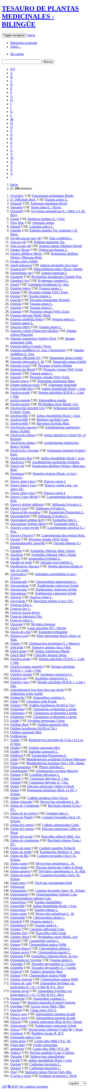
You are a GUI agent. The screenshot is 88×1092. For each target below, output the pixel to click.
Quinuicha (17, 998)
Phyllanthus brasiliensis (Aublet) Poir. (56, 277)
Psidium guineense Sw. (49, 242)
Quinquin (16, 956)
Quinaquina (18, 890)
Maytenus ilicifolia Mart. (53, 423)
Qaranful (16, 211)
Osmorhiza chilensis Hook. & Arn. (54, 956)
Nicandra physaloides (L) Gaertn (53, 964)
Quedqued (17, 473)
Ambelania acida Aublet (26, 693)
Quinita (15, 941)
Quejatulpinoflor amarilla (27, 543)
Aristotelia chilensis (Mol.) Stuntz (52, 551)
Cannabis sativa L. (41, 226)
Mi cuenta (17, 54)
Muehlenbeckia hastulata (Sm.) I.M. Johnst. (55, 763)
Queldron (16, 555)
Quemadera (18, 574)
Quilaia (15, 705)
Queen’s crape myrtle (24, 527)
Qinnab (15, 226)
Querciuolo (17, 601)
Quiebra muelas (21, 674)
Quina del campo (22, 825)
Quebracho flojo (21, 458)
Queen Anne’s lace (22, 481)
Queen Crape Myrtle (24, 497)
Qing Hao (17, 223)
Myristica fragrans (43, 624)
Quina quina (18, 863)
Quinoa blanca (20, 948)
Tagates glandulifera (48, 902)
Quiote (14, 1002)
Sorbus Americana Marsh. (52, 651)
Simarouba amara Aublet (66, 358)
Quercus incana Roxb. (25, 612)
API (4, 1086)
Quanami (16, 277)
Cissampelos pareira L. (44, 941)
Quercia (15, 597)
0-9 (12, 69)
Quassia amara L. (56, 199)
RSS (14, 1086)
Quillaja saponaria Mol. (53, 724)
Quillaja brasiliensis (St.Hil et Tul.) (52, 705)
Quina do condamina (24, 840)
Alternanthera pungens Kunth (55, 1014)
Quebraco (17, 462)
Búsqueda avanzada (23, 43)
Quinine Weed (19, 937)
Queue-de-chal (20, 632)
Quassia (15, 300)
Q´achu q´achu (20, 1076)
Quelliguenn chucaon (24, 566)
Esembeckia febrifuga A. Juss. (60, 852)
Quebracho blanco (23, 435)
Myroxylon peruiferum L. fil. (59, 802)
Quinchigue (18, 902)
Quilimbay (17, 717)
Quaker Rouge (20, 250)
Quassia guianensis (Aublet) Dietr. (33, 338)
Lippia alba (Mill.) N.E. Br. (52, 1041)
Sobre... (15, 46)
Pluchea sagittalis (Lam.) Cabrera (51, 1052)
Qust (13, 1072)
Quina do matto (21, 852)
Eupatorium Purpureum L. (66, 512)
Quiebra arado (20, 659)
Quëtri (14, 628)
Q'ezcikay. (17, 196)
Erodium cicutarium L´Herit (58, 1076)
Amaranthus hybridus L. (44, 558)
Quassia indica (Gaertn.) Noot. (30, 346)
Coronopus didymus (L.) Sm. (49, 778)
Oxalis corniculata (45, 1045)
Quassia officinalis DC (25, 358)
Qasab (14, 219)
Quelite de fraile (21, 562)
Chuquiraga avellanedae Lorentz (55, 709)
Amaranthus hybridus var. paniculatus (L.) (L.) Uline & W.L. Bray (42, 985)
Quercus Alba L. (21, 605)
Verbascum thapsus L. (53, 250)
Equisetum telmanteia (53, 632)
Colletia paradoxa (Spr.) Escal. (47, 798)
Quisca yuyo (18, 1014)
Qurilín (15, 1060)
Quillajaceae (18, 736)
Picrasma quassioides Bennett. (50, 300)
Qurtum (15, 1064)
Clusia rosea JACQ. (43, 1010)
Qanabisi (16, 207)
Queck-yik (17, 466)
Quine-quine (18, 914)
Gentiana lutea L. (57, 813)
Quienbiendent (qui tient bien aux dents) (37, 690)
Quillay (15, 740)
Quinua (15, 975)
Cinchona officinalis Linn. (47, 929)
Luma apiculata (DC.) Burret (46, 628)
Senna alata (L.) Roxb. (46, 207)
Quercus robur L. (41, 597)
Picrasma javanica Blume (55, 365)
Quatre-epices (19, 381)
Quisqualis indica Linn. (26, 1037)
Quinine (15, 929)
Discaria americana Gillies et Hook (50, 786)
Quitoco (15, 1052)
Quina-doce (18, 883)
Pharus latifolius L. (52, 767)
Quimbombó (18, 771)
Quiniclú (16, 921)
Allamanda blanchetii (62, 385)
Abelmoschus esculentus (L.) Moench (54, 643)
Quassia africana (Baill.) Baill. (30, 315)
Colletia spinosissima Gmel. (60, 825)
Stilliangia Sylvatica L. (67, 504)
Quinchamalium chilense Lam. (57, 894)
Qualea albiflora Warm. (26, 253)
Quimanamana (20, 767)
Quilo (14, 763)
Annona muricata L (54, 273)
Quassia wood (20, 365)
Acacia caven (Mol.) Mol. (48, 1006)
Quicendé (16, 647)
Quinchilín (17, 906)
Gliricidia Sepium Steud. (50, 655)
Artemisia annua (43, 223)
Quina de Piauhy (21, 817)
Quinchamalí (19, 894)
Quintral (16, 971)
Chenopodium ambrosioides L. (56, 582)
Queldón (16, 551)
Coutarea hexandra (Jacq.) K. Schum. (60, 890)
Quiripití (16, 1010)
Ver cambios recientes (33, 1086)
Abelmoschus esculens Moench (56, 771)
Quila (14, 701)
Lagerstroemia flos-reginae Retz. (63, 535)
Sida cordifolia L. (61, 238)
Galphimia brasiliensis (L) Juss (48, 284)
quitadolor (17, 1049)
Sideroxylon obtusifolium (47, 1056)
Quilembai (17, 709)
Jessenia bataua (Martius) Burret (60, 246)
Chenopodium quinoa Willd (47, 944)
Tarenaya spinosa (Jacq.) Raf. (51, 647)
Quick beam (18, 651)
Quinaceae (17, 886)
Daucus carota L (55, 481)
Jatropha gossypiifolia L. (56, 562)
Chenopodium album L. (49, 917)
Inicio (31, 35)
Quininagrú (18, 925)
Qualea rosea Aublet (24, 261)
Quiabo (15, 643)
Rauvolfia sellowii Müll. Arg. (61, 836)
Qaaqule (16, 203)
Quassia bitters (20, 327)
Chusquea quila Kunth (41, 701)
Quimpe (15, 775)
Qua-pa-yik (18, 242)
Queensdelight (20, 516)
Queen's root (18, 508)
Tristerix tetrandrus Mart (46, 971)
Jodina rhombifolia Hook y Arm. (64, 389)
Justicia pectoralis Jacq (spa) (59, 265)
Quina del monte (21, 836)
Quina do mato (20, 848)
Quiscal (15, 1022)
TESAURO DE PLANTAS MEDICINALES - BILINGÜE (40, 16)
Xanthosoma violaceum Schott (57, 585)
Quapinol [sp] (19, 280)
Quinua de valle (21, 983)
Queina (15, 539)
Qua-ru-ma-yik (20, 246)
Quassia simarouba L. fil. (27, 361)
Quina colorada (21, 802)
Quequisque (18, 593)
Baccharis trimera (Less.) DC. (54, 601)
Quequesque (18, 589)
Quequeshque (19, 585)
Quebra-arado (20, 392)
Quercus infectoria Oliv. (26, 616)
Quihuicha (17, 697)
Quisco (15, 1029)
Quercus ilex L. (20, 609)
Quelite (15, 558)
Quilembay (17, 713)
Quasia (15, 292)
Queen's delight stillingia (27, 504)
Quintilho (16, 964)
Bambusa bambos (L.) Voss (46, 219)
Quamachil (17, 269)
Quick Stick (18, 655)
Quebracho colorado (24, 450)
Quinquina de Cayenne (26, 960)
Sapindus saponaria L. (44, 751)
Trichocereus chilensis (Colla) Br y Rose (55, 1029)
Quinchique (18, 910)
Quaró (14, 284)
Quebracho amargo (23, 427)
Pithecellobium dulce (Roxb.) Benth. (58, 269)
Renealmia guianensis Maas (56, 381)
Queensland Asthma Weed (28, 524)
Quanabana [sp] (21, 273)
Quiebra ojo (18, 678)
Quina (14, 786)
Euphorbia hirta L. (65, 520)
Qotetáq (15, 230)
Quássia (15, 304)
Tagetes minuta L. (46, 910)
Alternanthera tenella (52, 400)
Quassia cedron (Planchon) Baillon (34, 331)
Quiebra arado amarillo (26, 666)
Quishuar (16, 1033)
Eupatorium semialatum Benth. (53, 196)
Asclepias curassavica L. (56, 674)
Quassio (15, 373)
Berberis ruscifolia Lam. (53, 419)
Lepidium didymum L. (44, 775)
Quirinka (16, 1006)
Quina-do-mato (20, 875)
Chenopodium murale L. (54, 952)
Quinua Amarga (21, 979)
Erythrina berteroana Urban (46, 720)
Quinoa (15, 944)
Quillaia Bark (19, 724)
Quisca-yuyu (18, 1018)
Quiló (14, 759)
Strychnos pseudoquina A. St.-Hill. (62, 871)
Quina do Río (19, 856)
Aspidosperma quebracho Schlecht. (56, 462)
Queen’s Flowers (21, 535)
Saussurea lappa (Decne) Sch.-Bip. (48, 1072)
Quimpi (15, 782)
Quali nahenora (21, 265)
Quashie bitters (20, 288)
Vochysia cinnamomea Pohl (53, 883)
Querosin (16, 624)
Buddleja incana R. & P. (47, 1033)
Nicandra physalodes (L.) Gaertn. (53, 968)
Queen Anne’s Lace (23, 485)
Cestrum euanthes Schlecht (57, 848)
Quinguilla (17, 917)
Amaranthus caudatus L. (49, 697)
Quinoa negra (19, 952)
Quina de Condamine (25, 805)
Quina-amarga (20, 871)
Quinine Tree (19, 933)
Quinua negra (19, 991)
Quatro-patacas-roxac (25, 385)
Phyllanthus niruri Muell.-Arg (58, 404)
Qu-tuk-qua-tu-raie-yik (25, 238)
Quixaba (16, 1056)
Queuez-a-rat (19, 636)
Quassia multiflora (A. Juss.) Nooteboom (38, 350)
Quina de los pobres (23, 813)
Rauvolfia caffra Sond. (51, 933)
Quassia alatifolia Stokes (27, 319)
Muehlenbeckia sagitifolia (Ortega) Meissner (56, 759)
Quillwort (16, 755)
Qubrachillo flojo (22, 389)
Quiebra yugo (19, 682)
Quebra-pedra (20, 404)
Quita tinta (17, 1045)
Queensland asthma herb (27, 520)
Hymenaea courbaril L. (53, 280)
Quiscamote (18, 1025)
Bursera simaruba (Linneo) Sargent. (52, 1002)
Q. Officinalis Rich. (23, 199)
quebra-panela (20, 400)
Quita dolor (18, 1041)
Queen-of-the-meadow (25, 512)
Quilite (14, 720)
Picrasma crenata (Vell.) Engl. (48, 292)
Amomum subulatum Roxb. (49, 203)
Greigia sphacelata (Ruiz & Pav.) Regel (55, 1022)
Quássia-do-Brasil (22, 369)
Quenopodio (18, 582)
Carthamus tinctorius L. (45, 1064)
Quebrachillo (19, 416)
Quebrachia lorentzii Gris (27, 408)
